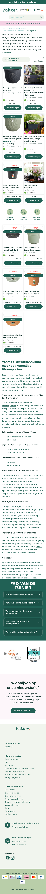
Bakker (39, 547)
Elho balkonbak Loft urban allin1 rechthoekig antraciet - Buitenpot (34, 91)
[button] (2, 17)
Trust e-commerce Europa (17, 802)
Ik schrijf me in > (23, 710)
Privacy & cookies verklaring (18, 774)
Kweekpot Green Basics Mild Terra (31, 292)
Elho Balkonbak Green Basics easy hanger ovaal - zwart (34, 138)
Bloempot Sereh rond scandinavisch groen (12, 137)
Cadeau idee (11, 814)
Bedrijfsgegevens (13, 777)
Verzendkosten (12, 805)
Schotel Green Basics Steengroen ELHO (12, 292)
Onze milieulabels (13, 796)
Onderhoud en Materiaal (17, 29)
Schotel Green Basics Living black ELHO (12, 248)
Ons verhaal (10, 790)
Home (4, 29)
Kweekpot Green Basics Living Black (11, 186)
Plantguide (10, 811)
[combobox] (26, 17)
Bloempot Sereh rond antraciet (12, 89)
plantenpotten (9, 406)
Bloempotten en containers (14, 31)
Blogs (7, 808)
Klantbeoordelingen (14, 799)
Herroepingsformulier (14, 771)
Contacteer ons (12, 759)
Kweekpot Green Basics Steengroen (32, 248)
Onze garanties (12, 793)
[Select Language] (29, 10)
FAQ (7, 762)
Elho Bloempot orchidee (30, 186)
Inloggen (9, 765)
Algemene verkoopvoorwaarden (19, 768)
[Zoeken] (41, 17)
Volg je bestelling (20, 827)
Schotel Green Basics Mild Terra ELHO (12, 336)
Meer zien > (7, 53)
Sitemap (9, 747)
